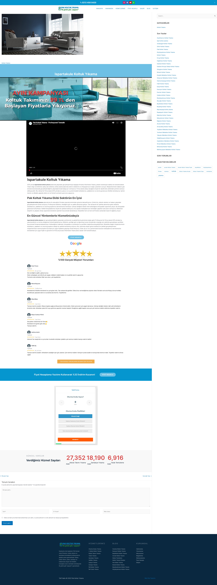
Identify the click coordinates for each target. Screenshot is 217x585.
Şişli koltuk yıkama (162, 41)
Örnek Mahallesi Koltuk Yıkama (166, 144)
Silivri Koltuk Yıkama (163, 46)
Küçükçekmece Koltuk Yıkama (166, 52)
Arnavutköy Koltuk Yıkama (164, 126)
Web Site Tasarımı (151, 578)
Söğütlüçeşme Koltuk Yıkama (165, 138)
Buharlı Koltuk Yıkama (163, 72)
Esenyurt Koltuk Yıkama (164, 89)
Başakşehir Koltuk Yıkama (164, 112)
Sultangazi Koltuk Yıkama (164, 43)
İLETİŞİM (155, 8)
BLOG (148, 8)
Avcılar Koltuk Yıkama (163, 124)
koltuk (174, 171)
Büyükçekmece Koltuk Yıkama (166, 98)
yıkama (160, 175)
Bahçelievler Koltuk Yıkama (165, 118)
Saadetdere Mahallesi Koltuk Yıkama (168, 141)
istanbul (166, 171)
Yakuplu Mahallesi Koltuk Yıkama (166, 135)
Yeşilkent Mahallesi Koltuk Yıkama (167, 129)
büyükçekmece (207, 167)
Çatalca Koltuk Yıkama (163, 95)
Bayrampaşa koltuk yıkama (165, 109)
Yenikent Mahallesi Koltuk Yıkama (167, 132)
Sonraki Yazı (147, 476)
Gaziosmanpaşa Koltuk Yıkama (166, 81)
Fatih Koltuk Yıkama (163, 84)
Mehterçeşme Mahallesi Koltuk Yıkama (168, 149)
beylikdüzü (198, 167)
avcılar (159, 167)
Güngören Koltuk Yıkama (164, 69)
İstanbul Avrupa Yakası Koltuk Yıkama (168, 66)
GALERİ (142, 8)
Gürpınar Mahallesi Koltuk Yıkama (167, 78)
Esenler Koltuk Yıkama (163, 92)
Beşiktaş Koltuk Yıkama (164, 106)
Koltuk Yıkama (6, 63)
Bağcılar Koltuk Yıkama (164, 121)
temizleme (209, 171)
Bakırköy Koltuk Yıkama (164, 115)
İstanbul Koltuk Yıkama (163, 64)
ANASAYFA (99, 8)
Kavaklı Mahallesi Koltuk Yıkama (166, 75)
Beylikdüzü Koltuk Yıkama (164, 104)
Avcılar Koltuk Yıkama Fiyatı (185, 167)
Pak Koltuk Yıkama (162, 49)
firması (160, 171)
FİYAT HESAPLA (132, 8)
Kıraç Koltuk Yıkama (163, 58)
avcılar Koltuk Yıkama (169, 167)
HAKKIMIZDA (109, 8)
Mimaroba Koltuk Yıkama (164, 146)
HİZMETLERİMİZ (120, 8)
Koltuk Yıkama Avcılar (184, 171)
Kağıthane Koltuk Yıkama (164, 61)
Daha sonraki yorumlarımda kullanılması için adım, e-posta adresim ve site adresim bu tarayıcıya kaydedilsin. (36, 518)
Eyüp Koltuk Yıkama (163, 86)
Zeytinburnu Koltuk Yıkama (165, 38)
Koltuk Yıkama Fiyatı (198, 171)
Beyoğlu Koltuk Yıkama (164, 101)
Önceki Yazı (4, 476)
